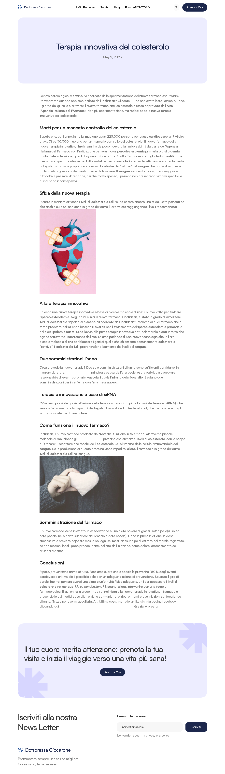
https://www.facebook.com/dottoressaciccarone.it (96, 606)
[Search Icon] (176, 7)
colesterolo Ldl (79, 372)
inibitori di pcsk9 (89, 439)
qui (133, 101)
